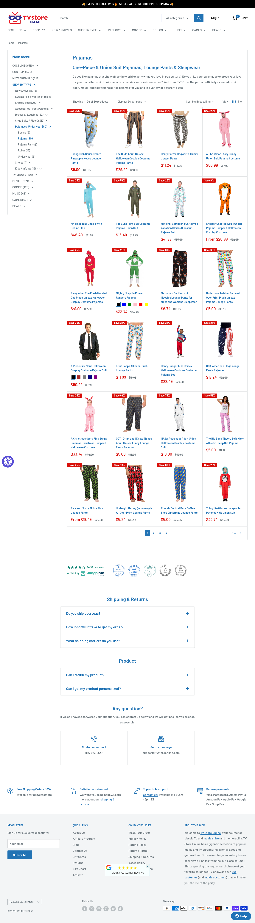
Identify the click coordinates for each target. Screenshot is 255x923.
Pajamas (23, 42)
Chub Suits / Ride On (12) (30, 120)
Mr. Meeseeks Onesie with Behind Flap (86, 226)
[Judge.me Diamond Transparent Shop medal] (119, 570)
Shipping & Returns (141, 856)
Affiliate (78, 875)
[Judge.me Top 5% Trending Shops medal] (181, 570)
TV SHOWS (114, 30)
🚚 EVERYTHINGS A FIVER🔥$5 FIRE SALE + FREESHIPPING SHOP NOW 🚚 (127, 4)
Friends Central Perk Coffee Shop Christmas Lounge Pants (179, 510)
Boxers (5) (24, 132)
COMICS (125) (21, 187)
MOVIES (137, 30)
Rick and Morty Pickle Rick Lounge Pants (87, 510)
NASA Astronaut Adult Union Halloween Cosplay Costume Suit (178, 443)
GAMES (197, 30)
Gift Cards (79, 856)
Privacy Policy (137, 838)
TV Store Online (210, 832)
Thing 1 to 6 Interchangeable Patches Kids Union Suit (223, 510)
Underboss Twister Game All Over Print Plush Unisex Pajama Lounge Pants (223, 298)
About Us (79, 832)
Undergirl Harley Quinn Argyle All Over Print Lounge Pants (134, 510)
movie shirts (211, 838)
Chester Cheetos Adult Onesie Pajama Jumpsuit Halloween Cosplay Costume (224, 228)
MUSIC (177, 30)
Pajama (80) (25, 138)
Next (235, 533)
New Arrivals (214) (26, 90)
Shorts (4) (21, 162)
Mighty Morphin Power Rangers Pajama (129, 295)
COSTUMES (14, 30)
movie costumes (215, 877)
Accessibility (136, 862)
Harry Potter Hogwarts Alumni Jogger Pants (179, 156)
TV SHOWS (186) (22, 174)
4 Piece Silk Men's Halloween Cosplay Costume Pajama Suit (89, 368)
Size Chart (79, 868)
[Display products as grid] (234, 101)
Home (10, 42)
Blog (76, 844)
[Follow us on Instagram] (99, 908)
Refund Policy (137, 844)
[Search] (198, 18)
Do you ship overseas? (83, 613)
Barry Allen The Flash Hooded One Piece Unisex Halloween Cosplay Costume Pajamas (89, 298)
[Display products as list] (240, 101)
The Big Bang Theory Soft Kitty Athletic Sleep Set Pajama (225, 440)
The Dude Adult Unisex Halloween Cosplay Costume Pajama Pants (133, 158)
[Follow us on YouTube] (113, 908)
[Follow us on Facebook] (84, 908)
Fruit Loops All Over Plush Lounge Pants (131, 368)
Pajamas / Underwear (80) (31, 126)
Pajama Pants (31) (28, 144)
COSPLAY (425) (22, 71)
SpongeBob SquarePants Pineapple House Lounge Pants (86, 158)
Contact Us (80, 850)
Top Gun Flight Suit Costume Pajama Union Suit (133, 226)
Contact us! (150, 794)
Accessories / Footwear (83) (32, 108)
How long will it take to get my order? (95, 627)
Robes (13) (24, 150)
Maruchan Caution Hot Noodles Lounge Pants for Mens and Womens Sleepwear (179, 298)
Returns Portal (137, 850)
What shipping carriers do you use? (93, 641)
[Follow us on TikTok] (120, 908)
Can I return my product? (85, 675)
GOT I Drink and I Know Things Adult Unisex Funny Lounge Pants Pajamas (134, 443)
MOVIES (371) (20, 181)
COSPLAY (39, 30)
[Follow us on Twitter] (91, 908)
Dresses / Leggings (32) (29, 114)
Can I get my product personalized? (93, 688)
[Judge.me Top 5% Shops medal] (165, 570)
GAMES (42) (20, 199)
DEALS (216, 30)
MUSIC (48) (19, 193)
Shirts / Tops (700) (26, 102)
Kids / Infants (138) (26, 168)
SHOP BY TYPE (87, 30)
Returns (78, 862)
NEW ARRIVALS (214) (25, 78)
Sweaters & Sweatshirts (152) (33, 96)
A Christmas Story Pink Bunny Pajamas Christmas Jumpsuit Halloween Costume (89, 443)
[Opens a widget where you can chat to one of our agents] (241, 916)
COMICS (158, 30)
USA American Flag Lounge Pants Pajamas (223, 368)
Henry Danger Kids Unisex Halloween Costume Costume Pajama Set (179, 370)
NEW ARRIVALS (62, 30)
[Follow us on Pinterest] (106, 908)
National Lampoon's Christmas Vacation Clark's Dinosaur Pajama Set (179, 228)
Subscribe (20, 855)
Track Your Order (139, 832)
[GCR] (108, 867)
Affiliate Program (84, 838)
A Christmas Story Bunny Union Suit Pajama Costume (223, 156)
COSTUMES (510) (23, 65)
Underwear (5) (26, 156)
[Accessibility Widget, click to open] (8, 462)
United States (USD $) (21, 902)
